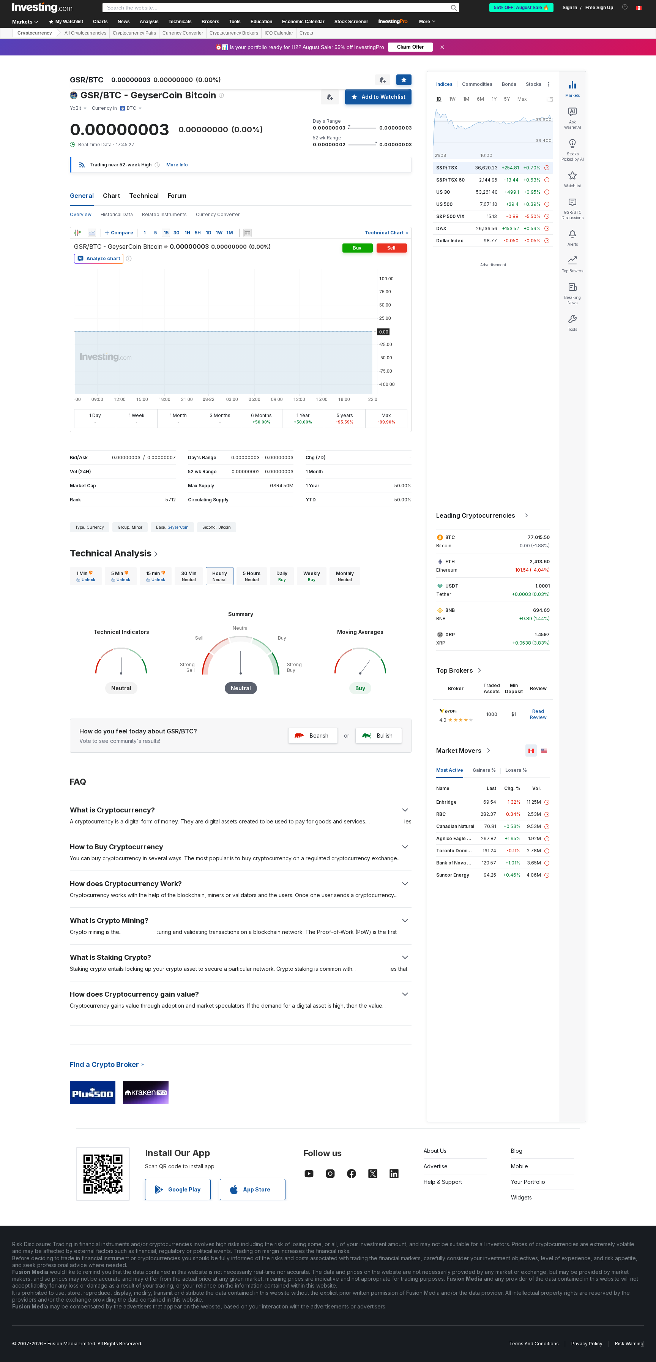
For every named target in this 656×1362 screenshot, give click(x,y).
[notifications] (625, 7)
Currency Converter (182, 33)
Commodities (477, 84)
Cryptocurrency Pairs (134, 33)
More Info (177, 164)
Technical (144, 195)
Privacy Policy (586, 1343)
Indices (444, 84)
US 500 (444, 204)
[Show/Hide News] (247, 233)
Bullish (385, 735)
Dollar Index (449, 240)
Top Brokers (454, 670)
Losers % (516, 770)
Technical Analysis (110, 553)
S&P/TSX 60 (450, 180)
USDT (452, 586)
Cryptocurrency (34, 33)
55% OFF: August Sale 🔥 (521, 7)
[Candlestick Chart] (77, 233)
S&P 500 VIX (450, 216)
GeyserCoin (178, 527)
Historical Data (117, 214)
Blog (516, 1150)
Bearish (319, 735)
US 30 (443, 192)
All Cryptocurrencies (85, 33)
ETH (450, 561)
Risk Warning (629, 1343)
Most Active (449, 770)
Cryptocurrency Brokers (234, 33)
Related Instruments (164, 214)
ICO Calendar (279, 33)
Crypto (306, 33)
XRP (450, 634)
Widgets (521, 1197)
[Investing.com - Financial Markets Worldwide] (42, 7)
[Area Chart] (92, 233)
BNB (450, 610)
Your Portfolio (528, 1182)
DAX (441, 228)
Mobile (519, 1166)
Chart (111, 195)
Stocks (533, 84)
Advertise (436, 1166)
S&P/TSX (446, 168)
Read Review (538, 714)
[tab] (86, 576)
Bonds (509, 84)
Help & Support (443, 1182)
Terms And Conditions (534, 1343)
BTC (450, 537)
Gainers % (484, 770)
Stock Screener (351, 21)
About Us (435, 1150)
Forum (177, 195)
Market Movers (458, 750)
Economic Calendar (303, 21)
